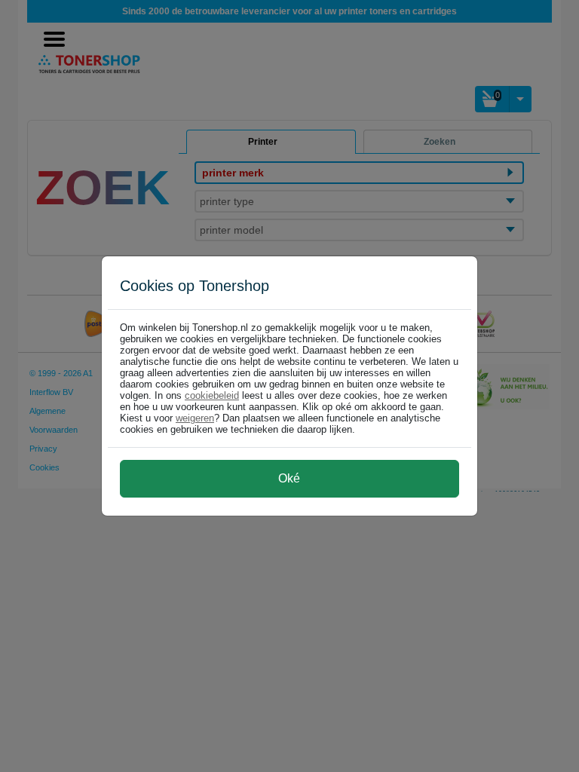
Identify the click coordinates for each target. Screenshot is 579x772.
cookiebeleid (212, 395)
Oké (289, 478)
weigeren (195, 418)
